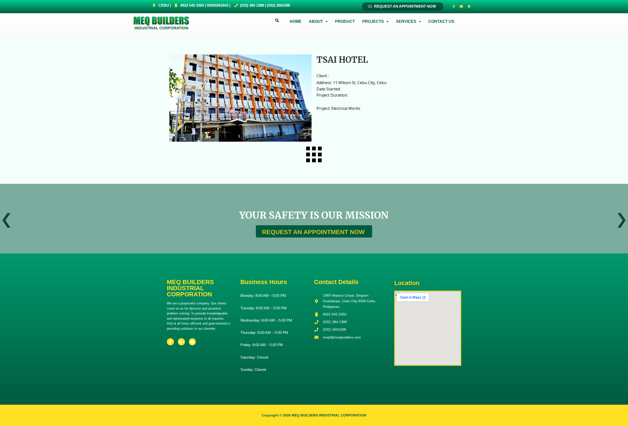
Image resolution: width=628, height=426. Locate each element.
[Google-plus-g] (181, 341)
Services (406, 21)
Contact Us (441, 21)
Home (295, 21)
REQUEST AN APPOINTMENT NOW (404, 6)
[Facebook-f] (454, 6)
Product (345, 21)
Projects (373, 21)
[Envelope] (461, 6)
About (316, 21)
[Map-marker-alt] (469, 6)
